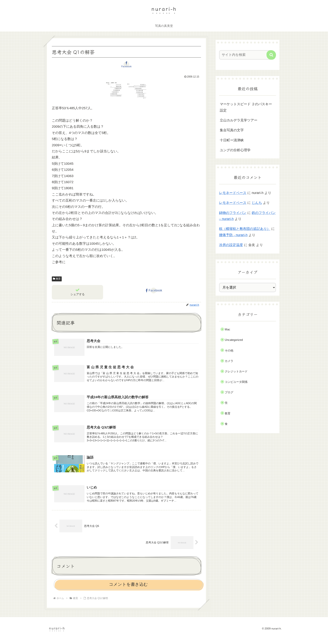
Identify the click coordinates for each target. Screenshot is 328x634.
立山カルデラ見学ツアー (238, 120)
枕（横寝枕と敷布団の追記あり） (244, 229)
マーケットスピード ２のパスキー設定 (246, 107)
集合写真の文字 (232, 130)
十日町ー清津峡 (232, 140)
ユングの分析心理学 (235, 150)
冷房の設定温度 (231, 245)
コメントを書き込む (128, 584)
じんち (257, 203)
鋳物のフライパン (232, 213)
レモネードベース (232, 193)
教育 (58, 278)
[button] (271, 55)
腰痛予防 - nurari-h (233, 235)
